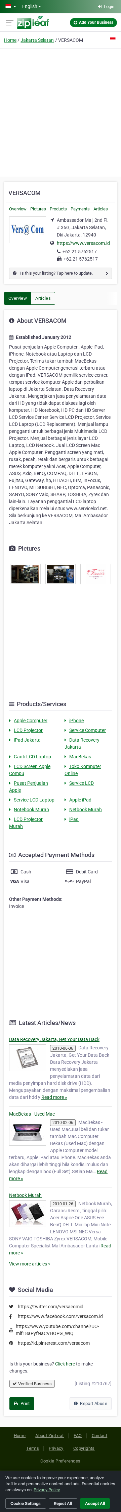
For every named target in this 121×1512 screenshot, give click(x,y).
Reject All (63, 1503)
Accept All (95, 1503)
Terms (32, 1448)
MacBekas (80, 756)
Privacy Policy (47, 1489)
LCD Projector (28, 730)
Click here (65, 1363)
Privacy (56, 1448)
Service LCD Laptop (34, 799)
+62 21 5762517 (80, 251)
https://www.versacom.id (83, 243)
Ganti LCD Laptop (32, 756)
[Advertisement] (60, 112)
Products (58, 208)
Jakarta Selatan (37, 40)
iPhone (76, 720)
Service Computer (87, 730)
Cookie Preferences (60, 1460)
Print (24, 1403)
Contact (100, 1435)
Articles (100, 208)
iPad (74, 819)
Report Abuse (93, 1403)
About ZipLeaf (49, 1435)
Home (10, 40)
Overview (18, 208)
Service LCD (81, 783)
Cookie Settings (25, 1503)
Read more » (54, 1097)
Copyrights (84, 1448)
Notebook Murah (31, 809)
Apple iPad (80, 799)
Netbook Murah (85, 809)
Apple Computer (30, 720)
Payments (80, 208)
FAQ (78, 1435)
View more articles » (29, 1263)
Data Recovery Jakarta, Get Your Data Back (54, 1039)
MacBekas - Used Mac (32, 1114)
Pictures (38, 208)
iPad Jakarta (27, 740)
